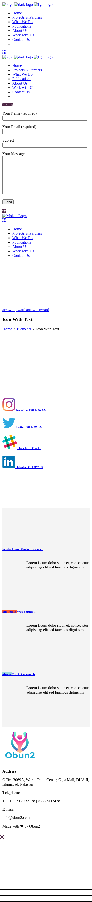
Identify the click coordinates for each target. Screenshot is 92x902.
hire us (7, 105)
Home (7, 329)
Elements (24, 329)
